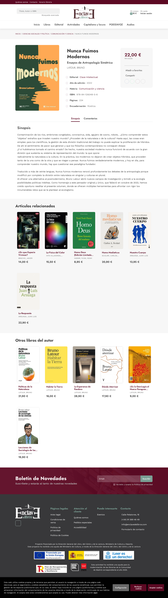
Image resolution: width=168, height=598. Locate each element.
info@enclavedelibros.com (134, 524)
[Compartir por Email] (137, 81)
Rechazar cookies (138, 587)
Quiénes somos (21, 2)
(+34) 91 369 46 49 (130, 519)
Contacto (33, 2)
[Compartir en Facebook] (127, 81)
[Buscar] (56, 11)
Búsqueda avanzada (50, 15)
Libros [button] (47, 24)
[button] (134, 12)
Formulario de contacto (133, 529)
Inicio (18, 34)
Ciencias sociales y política (36, 34)
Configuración (121, 587)
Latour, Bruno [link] (76, 68)
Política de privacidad (55, 529)
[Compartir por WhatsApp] (132, 81)
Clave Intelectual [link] (89, 77)
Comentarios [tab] (90, 118)
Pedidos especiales (83, 522)
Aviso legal (55, 514)
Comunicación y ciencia (62, 34)
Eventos (101, 514)
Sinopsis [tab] (75, 118)
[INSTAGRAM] (18, 523)
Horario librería (45, 2)
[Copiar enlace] (143, 81)
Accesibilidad (80, 527)
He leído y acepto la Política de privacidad (134, 484)
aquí (95, 593)
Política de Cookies (59, 535)
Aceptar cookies (155, 587)
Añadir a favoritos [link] (134, 70)
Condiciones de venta (57, 521)
